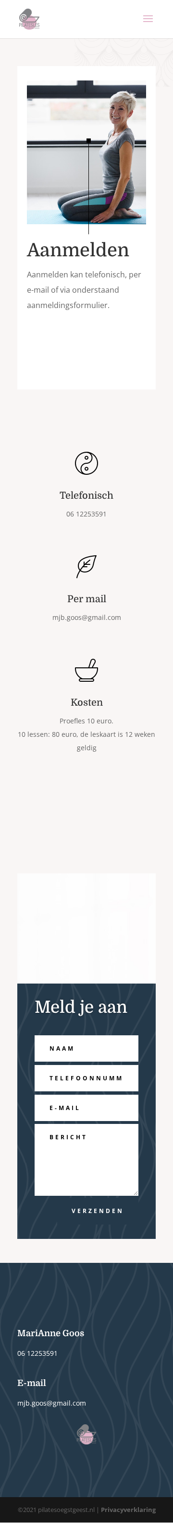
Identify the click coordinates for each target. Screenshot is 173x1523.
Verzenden (98, 1211)
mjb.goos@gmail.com (86, 617)
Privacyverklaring (128, 1509)
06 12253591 (37, 1353)
